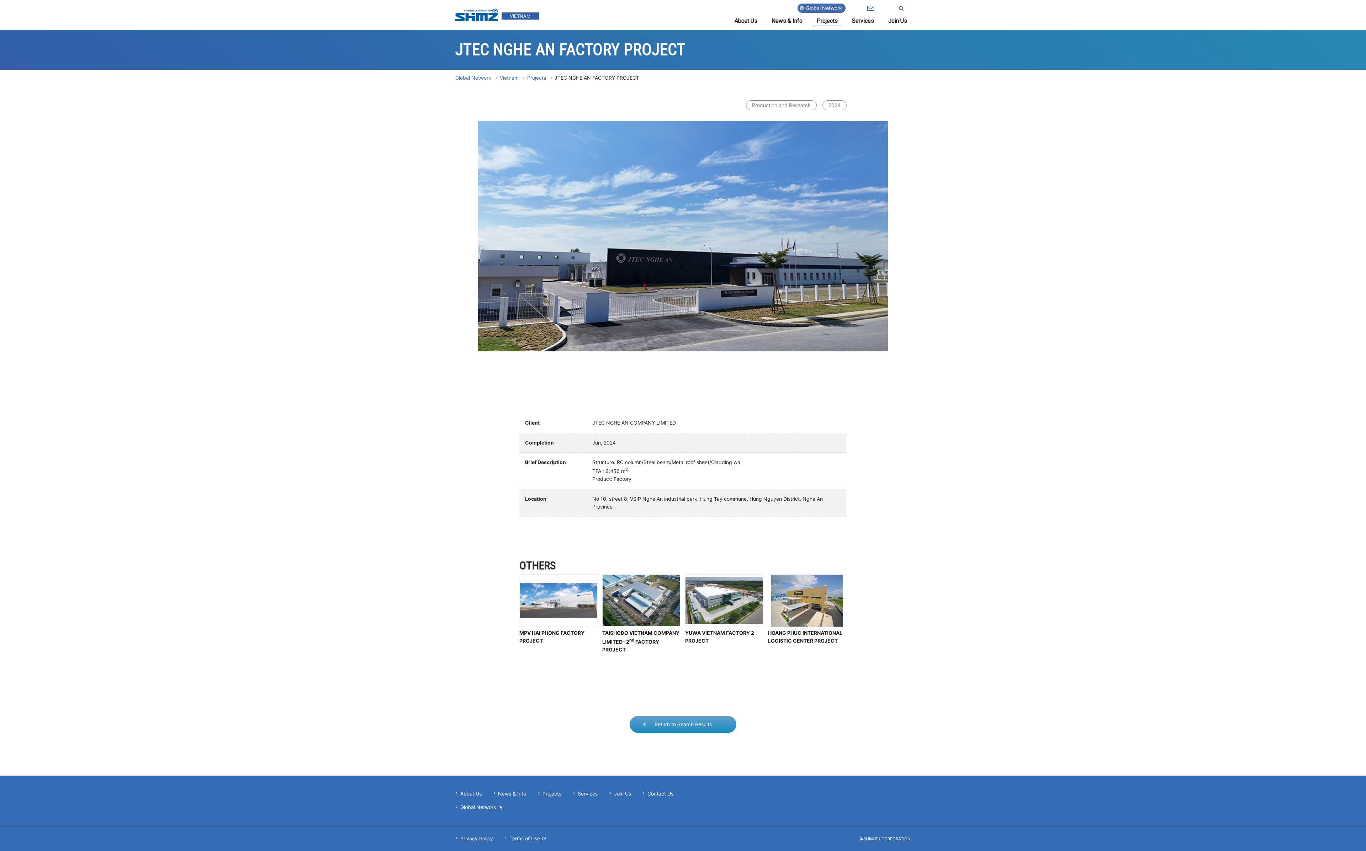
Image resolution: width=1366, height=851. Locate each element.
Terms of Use (524, 838)
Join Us (897, 20)
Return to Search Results (683, 724)
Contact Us (660, 794)
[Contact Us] (870, 8)
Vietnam (509, 78)
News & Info (787, 20)
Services (863, 20)
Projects (827, 20)
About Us (746, 20)
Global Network (824, 8)
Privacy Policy (476, 838)
